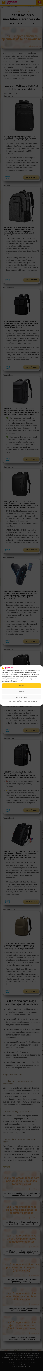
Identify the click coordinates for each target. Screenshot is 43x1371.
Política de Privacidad (23, 701)
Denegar (21, 691)
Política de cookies (11, 701)
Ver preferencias (21, 697)
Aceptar (21, 686)
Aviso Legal (34, 701)
